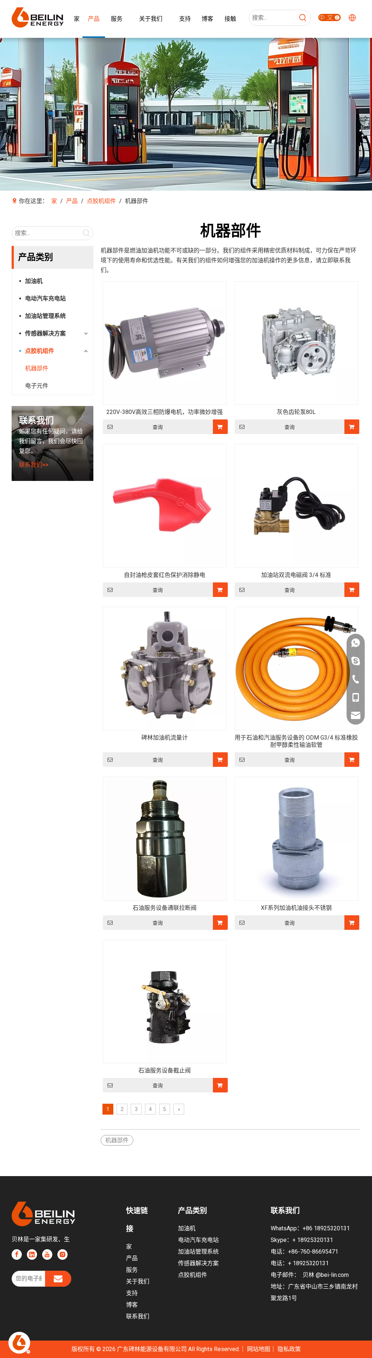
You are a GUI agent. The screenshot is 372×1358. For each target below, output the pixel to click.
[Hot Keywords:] (303, 17)
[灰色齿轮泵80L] (296, 342)
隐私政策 (289, 1349)
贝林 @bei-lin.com (326, 1274)
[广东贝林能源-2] (329, 17)
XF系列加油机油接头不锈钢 (296, 907)
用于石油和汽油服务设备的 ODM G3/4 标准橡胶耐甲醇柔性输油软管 (296, 741)
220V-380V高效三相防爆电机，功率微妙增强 (164, 412)
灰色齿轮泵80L (296, 412)
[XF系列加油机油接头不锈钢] (296, 838)
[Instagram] (62, 1254)
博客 (132, 1304)
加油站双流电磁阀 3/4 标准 (296, 575)
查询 (158, 427)
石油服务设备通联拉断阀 (165, 907)
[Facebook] (17, 1254)
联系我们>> (34, 464)
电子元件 (36, 385)
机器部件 (36, 368)
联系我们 (137, 1316)
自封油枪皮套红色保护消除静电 (164, 575)
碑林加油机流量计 (164, 737)
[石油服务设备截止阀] (164, 1000)
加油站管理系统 (45, 315)
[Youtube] (47, 1254)
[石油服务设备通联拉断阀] (164, 838)
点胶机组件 (39, 350)
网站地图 (258, 1349)
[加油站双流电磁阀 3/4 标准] (296, 505)
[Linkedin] (32, 1254)
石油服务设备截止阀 (164, 1070)
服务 (132, 1269)
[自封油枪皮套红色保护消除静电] (164, 505)
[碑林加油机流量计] (164, 668)
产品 (132, 1258)
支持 (132, 1293)
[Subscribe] (58, 1279)
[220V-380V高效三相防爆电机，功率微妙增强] (164, 342)
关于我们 (137, 1281)
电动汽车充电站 (45, 298)
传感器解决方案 (45, 333)
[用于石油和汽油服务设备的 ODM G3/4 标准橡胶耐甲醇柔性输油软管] (296, 668)
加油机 (34, 281)
